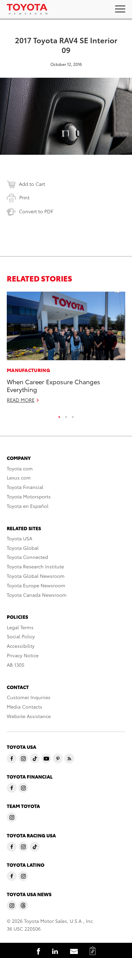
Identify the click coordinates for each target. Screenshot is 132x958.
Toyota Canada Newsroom (37, 594)
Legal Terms (20, 627)
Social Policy (21, 636)
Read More (21, 399)
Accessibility (21, 645)
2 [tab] (66, 415)
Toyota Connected (27, 557)
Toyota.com (20, 468)
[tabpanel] (66, 350)
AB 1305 (15, 664)
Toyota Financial (25, 487)
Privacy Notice (23, 655)
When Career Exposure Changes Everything (53, 385)
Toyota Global (23, 547)
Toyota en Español (27, 505)
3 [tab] (72, 415)
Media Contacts (24, 706)
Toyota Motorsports (29, 496)
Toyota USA (19, 538)
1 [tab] (59, 415)
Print (24, 197)
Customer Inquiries (28, 697)
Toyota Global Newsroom (36, 575)
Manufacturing (28, 370)
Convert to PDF (36, 211)
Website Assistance (29, 716)
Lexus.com (19, 477)
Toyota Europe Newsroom (36, 585)
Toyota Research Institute (35, 566)
